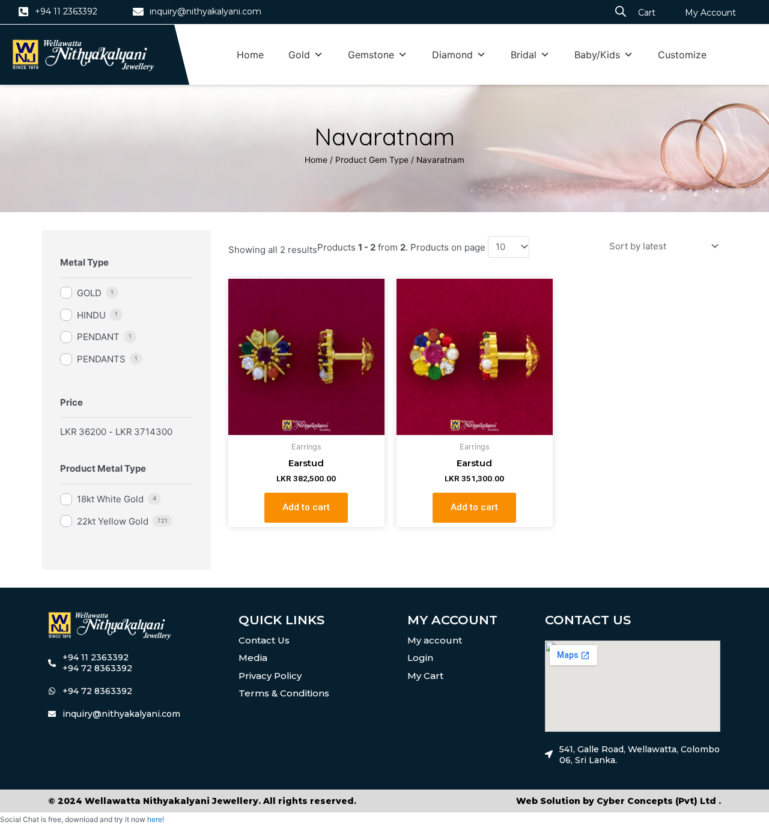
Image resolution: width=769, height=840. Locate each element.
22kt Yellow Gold (112, 521)
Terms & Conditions (284, 693)
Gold (299, 55)
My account (434, 640)
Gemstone (371, 55)
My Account (710, 12)
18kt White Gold (110, 499)
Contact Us (264, 640)
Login (420, 657)
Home (250, 55)
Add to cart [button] (306, 507)
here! (155, 819)
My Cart (425, 675)
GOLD (89, 293)
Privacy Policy (270, 675)
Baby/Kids (597, 55)
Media (253, 657)
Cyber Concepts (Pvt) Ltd (656, 801)
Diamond (452, 55)
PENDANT (98, 336)
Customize (682, 55)
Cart (646, 12)
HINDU (91, 315)
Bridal (523, 55)
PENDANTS (101, 359)
